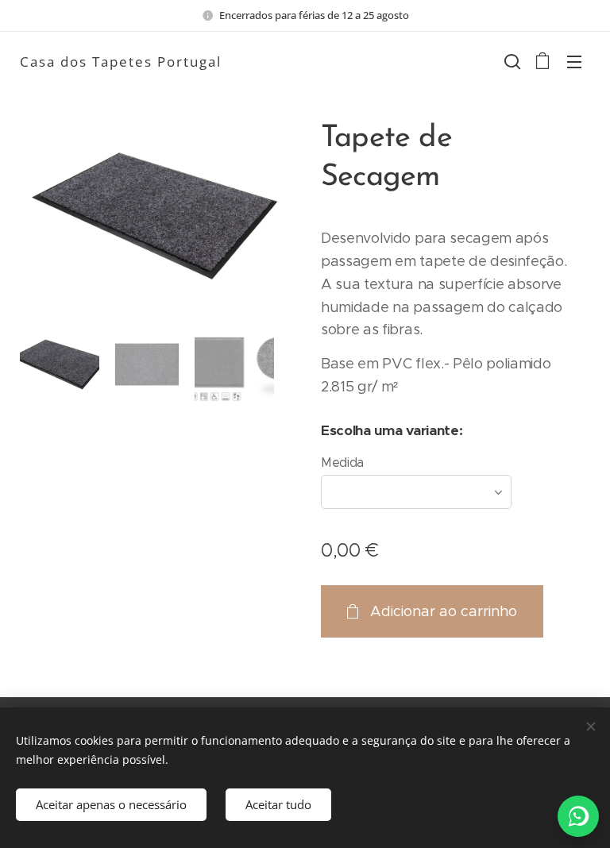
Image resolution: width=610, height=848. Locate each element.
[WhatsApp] (578, 816)
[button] (511, 61)
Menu (574, 61)
